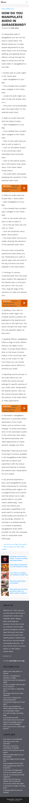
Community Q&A (9, 8)
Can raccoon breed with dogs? (13, 783)
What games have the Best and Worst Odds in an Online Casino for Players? (18, 591)
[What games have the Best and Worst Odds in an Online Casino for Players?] (5, 592)
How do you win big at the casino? (15, 544)
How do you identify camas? (12, 772)
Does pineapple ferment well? (13, 763)
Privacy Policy (10, 799)
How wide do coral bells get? (12, 739)
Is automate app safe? (10, 717)
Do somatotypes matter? (11, 711)
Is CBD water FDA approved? (12, 770)
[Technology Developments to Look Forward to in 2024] (5, 568)
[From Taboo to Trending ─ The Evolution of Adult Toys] (5, 576)
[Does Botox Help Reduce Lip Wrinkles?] (5, 584)
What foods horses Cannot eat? (13, 720)
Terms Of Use (18, 799)
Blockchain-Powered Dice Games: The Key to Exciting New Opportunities (18, 558)
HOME (3, 8)
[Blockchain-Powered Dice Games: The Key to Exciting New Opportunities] (5, 560)
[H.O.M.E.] (4, 2)
